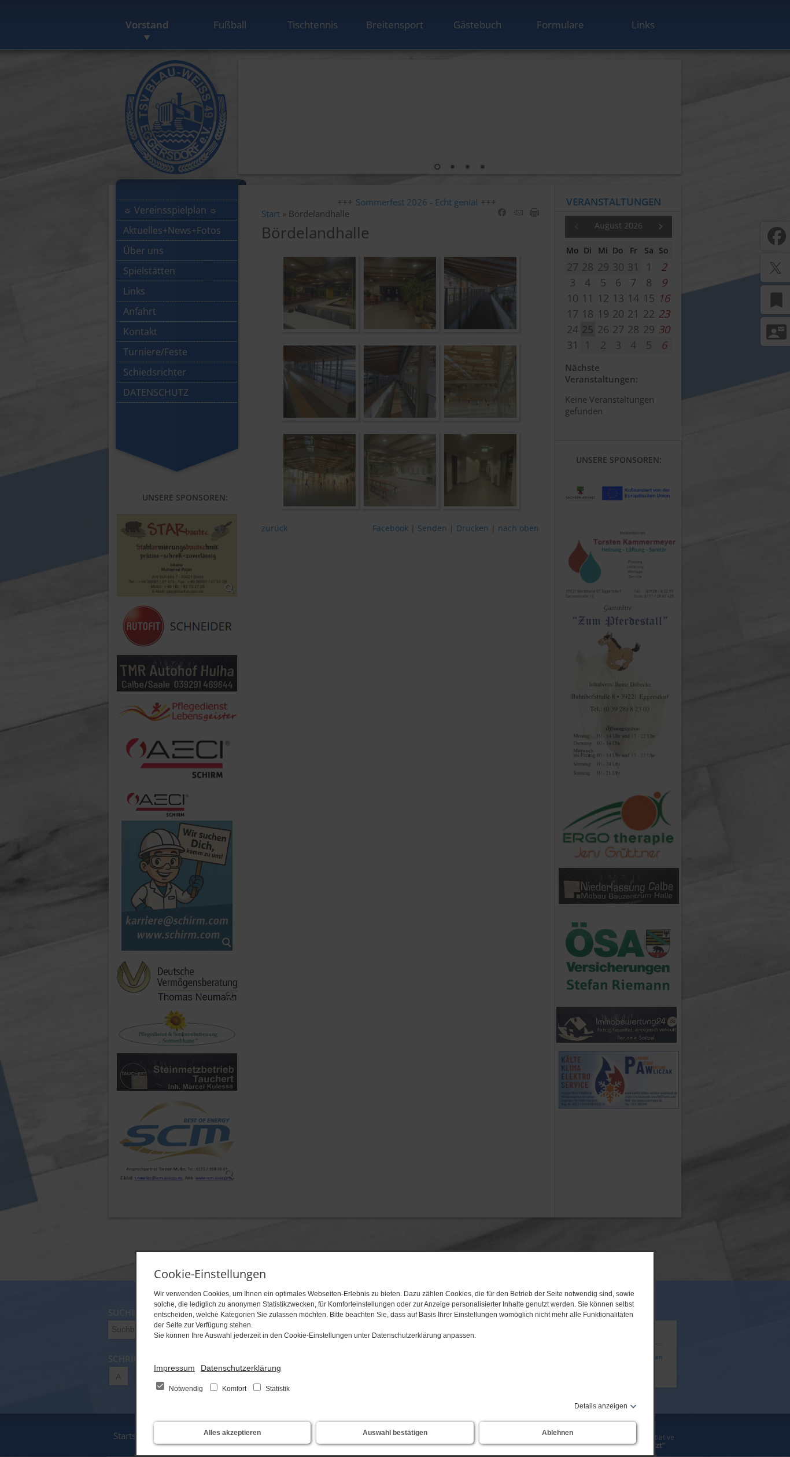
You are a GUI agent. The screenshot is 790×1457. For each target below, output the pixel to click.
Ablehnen (557, 1433)
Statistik (277, 1389)
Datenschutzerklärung (241, 1368)
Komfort (234, 1389)
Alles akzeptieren (232, 1433)
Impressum (174, 1368)
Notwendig (186, 1389)
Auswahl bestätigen (395, 1433)
